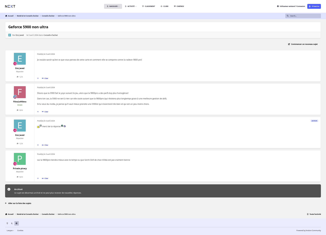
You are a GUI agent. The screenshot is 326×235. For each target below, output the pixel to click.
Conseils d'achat (51, 35)
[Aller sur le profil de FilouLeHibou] (20, 92)
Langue (10, 230)
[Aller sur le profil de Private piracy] (20, 159)
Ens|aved (20, 35)
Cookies (20, 230)
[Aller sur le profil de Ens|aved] (9, 35)
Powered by (308, 230)
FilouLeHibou (19, 101)
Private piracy (20, 168)
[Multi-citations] (38, 78)
